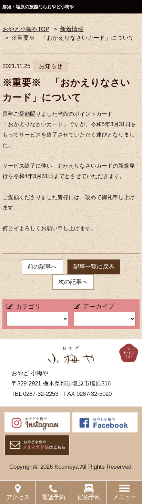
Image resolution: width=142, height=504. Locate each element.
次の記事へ (73, 282)
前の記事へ (42, 266)
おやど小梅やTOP (25, 29)
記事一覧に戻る (93, 266)
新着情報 (71, 29)
